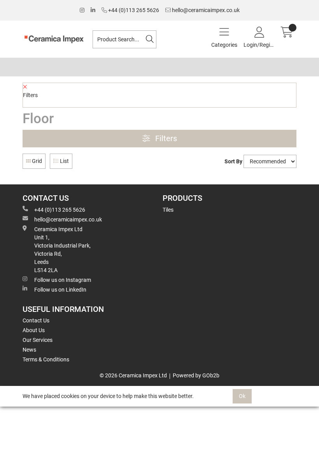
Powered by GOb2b (196, 375)
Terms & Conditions (46, 359)
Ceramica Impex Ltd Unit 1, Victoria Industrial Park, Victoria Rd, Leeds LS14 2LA (62, 249)
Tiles (168, 210)
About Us (34, 330)
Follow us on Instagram (62, 280)
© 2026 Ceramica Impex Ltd (133, 375)
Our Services (38, 340)
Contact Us (36, 320)
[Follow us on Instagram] (82, 10)
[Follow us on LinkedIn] (93, 10)
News (29, 350)
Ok (242, 396)
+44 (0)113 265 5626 (133, 10)
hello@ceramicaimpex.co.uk (205, 10)
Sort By (233, 161)
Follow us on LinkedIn (60, 290)
